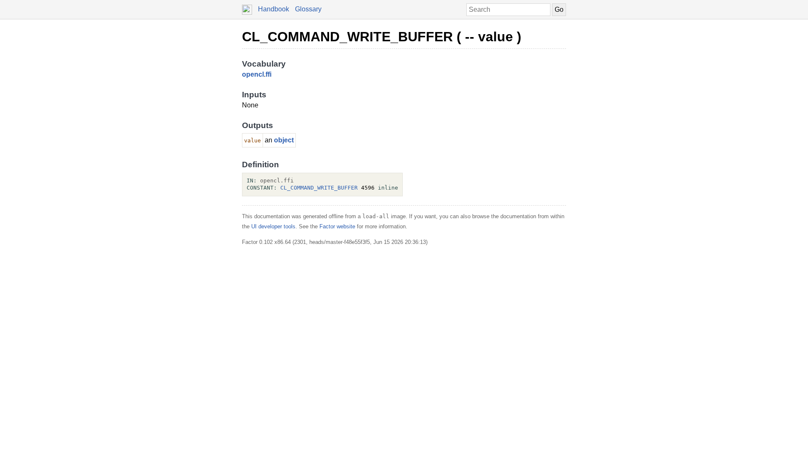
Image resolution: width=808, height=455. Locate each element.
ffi (268, 74)
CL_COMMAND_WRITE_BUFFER (319, 188)
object (284, 140)
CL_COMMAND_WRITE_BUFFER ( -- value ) (381, 36)
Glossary (308, 9)
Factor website (337, 226)
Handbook (273, 9)
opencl (253, 74)
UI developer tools (273, 226)
